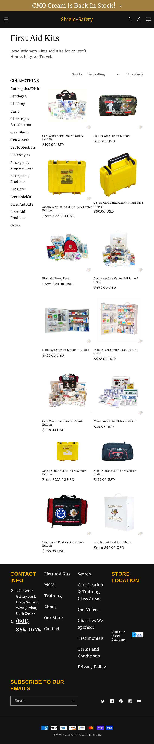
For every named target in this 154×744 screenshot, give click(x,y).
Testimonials (91, 638)
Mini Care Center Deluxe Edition (115, 421)
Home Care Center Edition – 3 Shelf (65, 350)
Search (84, 574)
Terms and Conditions (89, 653)
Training (53, 595)
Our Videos (89, 609)
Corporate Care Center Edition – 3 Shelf (116, 280)
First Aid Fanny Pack (56, 278)
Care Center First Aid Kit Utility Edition (62, 137)
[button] (5, 19)
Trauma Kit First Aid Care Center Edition (63, 544)
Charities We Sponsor (90, 624)
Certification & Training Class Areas (90, 591)
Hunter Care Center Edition (112, 136)
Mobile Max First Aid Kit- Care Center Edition (67, 209)
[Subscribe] (72, 701)
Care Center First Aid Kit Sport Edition (62, 423)
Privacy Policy (92, 666)
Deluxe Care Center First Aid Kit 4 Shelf (116, 351)
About (50, 606)
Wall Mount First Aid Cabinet (113, 542)
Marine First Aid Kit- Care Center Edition (64, 472)
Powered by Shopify (90, 735)
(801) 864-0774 (28, 625)
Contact (52, 628)
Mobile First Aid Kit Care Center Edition (115, 472)
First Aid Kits (57, 574)
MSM (49, 584)
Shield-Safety (70, 735)
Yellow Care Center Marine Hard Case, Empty (118, 204)
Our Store (53, 617)
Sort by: (78, 74)
